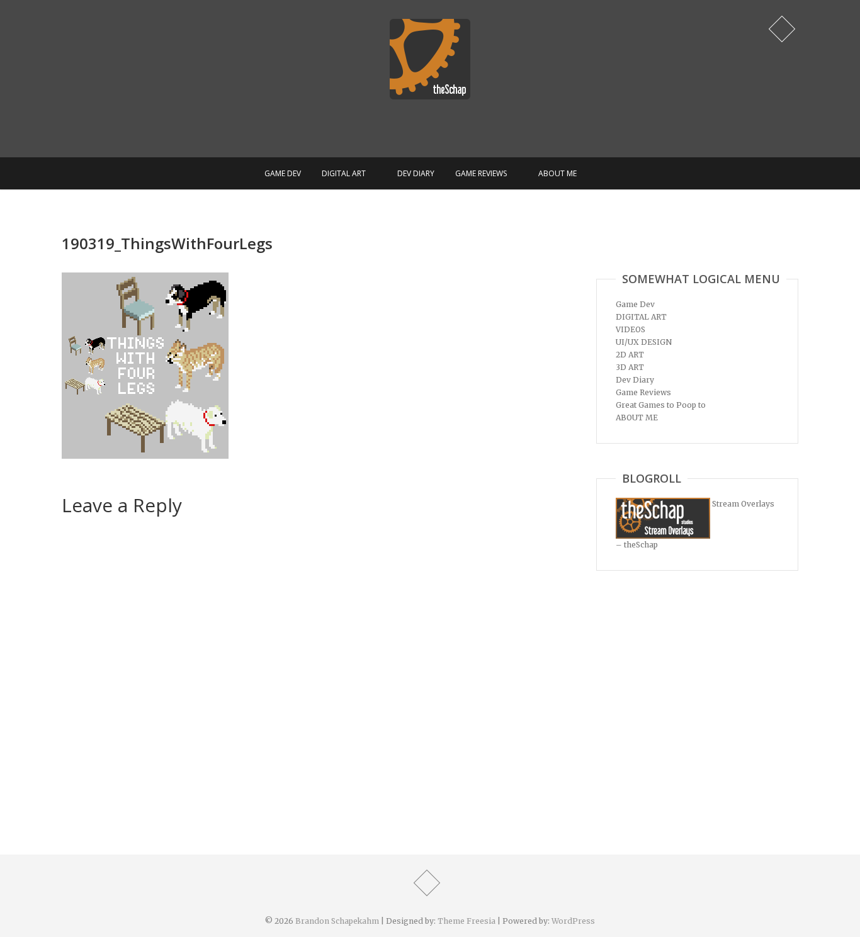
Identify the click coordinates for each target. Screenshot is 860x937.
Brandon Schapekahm (337, 921)
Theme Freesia (466, 921)
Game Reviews (481, 173)
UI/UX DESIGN (644, 342)
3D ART (630, 367)
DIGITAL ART (344, 173)
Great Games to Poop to (661, 405)
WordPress (573, 921)
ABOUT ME (557, 173)
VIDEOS (630, 329)
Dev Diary (415, 173)
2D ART (630, 354)
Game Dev (282, 173)
